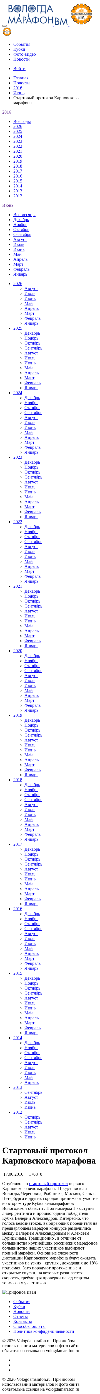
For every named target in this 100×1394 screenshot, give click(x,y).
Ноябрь (20, 224)
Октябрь (21, 229)
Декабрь (21, 219)
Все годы (22, 121)
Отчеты (20, 1316)
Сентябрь (22, 234)
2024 (17, 136)
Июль (18, 244)
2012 (17, 196)
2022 (17, 146)
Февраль (21, 269)
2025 (17, 131)
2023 (17, 141)
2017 (17, 171)
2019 (17, 161)
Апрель (20, 259)
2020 (17, 156)
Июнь (18, 92)
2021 (17, 151)
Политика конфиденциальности (43, 1331)
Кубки (19, 49)
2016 (17, 87)
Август (20, 239)
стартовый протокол (48, 1183)
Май (17, 254)
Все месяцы (24, 214)
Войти (19, 68)
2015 (17, 181)
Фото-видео (24, 54)
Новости (21, 59)
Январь (20, 274)
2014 (17, 186)
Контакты (22, 1321)
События (21, 44)
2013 (17, 191)
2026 (17, 126)
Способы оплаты (29, 1326)
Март (18, 264)
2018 (17, 166)
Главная (20, 78)
